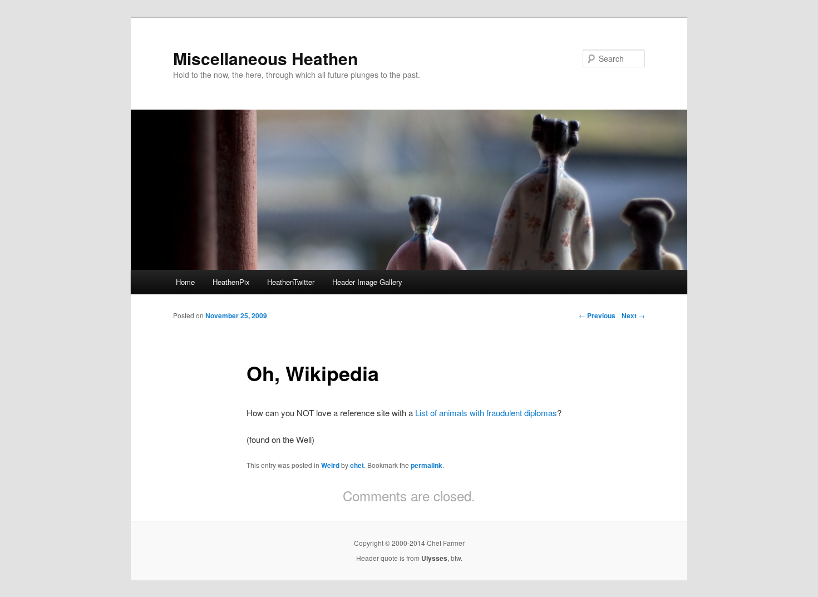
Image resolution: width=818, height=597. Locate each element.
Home (185, 282)
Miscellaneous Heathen (265, 58)
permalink (426, 465)
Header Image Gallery (367, 282)
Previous (597, 315)
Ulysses (434, 558)
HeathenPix (231, 282)
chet (357, 465)
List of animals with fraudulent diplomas (486, 412)
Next (633, 315)
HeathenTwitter (290, 282)
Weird (330, 465)
